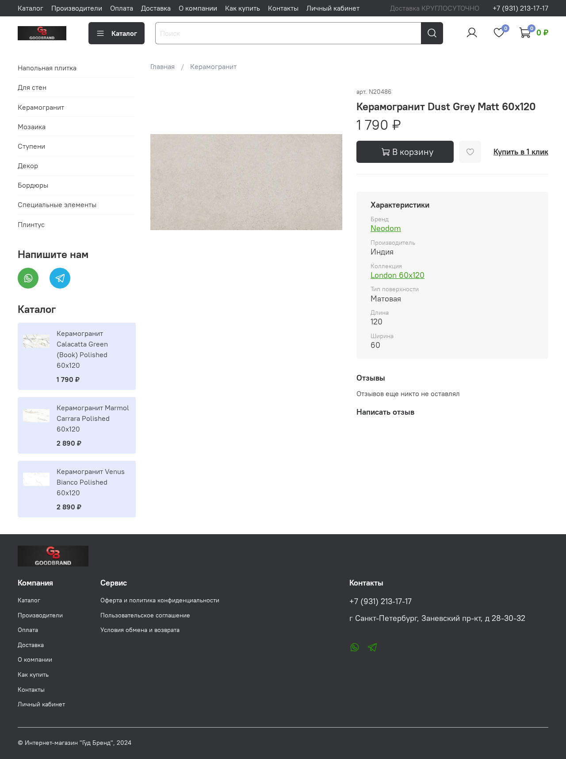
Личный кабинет (332, 8)
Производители (76, 8)
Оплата (121, 8)
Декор (28, 165)
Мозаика (32, 126)
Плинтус (31, 224)
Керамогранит (213, 66)
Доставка (156, 8)
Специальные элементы (57, 204)
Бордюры (33, 185)
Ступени (31, 146)
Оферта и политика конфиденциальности (159, 600)
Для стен (32, 87)
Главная (162, 66)
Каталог (30, 8)
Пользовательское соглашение (145, 615)
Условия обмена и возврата (140, 630)
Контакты (283, 8)
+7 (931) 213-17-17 (520, 8)
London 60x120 (397, 275)
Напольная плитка (47, 67)
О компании (198, 8)
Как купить (242, 8)
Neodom (386, 228)
